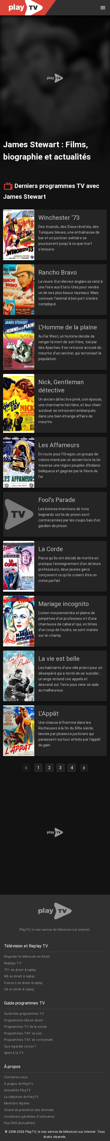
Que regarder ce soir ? (20, 1046)
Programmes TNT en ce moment (28, 1040)
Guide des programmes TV (24, 1014)
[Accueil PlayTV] (55, 912)
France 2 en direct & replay (23, 983)
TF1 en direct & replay (20, 970)
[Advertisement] (55, 78)
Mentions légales (16, 1103)
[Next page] (84, 768)
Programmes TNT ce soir (23, 1033)
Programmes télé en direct (23, 1020)
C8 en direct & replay (19, 989)
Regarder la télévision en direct (27, 956)
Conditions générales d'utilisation (29, 1116)
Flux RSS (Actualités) (19, 1123)
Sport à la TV (14, 1053)
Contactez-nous (16, 1077)
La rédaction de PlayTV (21, 1097)
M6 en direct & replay (19, 976)
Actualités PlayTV (17, 1090)
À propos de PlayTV (18, 1084)
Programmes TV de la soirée (25, 1027)
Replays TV (12, 963)
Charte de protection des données (29, 1110)
